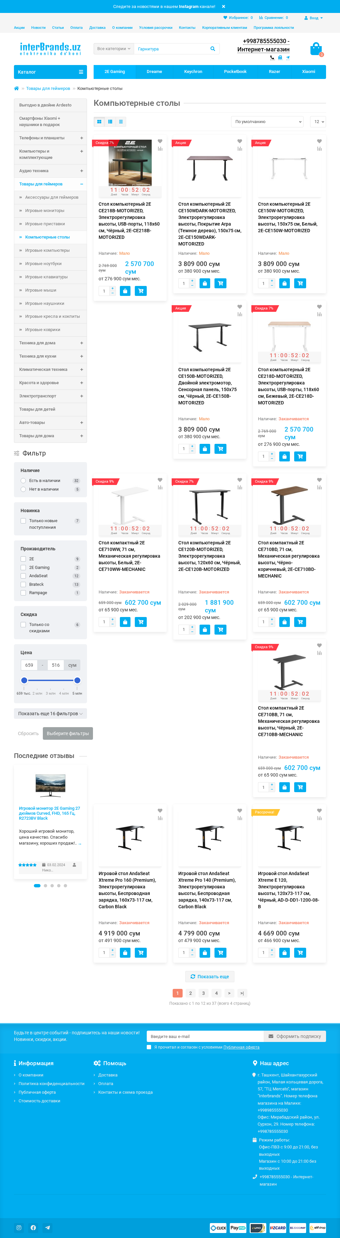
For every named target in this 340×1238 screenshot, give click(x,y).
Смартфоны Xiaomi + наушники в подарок (39, 121)
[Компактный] (121, 122)
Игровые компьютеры (47, 250)
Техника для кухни (37, 356)
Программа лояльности (274, 28)
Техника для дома (37, 342)
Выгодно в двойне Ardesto (45, 105)
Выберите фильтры (68, 733)
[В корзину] (125, 291)
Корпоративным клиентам (224, 28)
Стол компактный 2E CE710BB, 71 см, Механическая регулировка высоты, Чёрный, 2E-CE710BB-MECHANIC (289, 721)
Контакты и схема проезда (125, 1092)
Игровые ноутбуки (43, 263)
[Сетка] (99, 122)
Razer (274, 71)
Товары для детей (37, 409)
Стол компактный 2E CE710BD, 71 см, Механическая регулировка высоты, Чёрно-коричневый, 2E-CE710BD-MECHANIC (289, 559)
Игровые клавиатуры (46, 276)
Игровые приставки (45, 223)
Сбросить (28, 733)
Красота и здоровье (39, 382)
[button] (37, 885)
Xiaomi (308, 71)
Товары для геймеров (48, 88)
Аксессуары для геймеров (51, 197)
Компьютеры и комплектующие (35, 154)
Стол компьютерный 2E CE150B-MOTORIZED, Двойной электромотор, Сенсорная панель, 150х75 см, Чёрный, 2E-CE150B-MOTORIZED (207, 386)
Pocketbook (235, 71)
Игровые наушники (44, 303)
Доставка (97, 28)
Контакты (187, 28)
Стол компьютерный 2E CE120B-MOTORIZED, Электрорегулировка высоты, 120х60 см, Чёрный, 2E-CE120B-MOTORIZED (209, 556)
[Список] (110, 122)
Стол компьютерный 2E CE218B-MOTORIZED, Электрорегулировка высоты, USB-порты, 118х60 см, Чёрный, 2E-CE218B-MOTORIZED (129, 220)
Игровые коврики (42, 329)
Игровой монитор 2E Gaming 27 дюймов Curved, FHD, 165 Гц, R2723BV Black (49, 813)
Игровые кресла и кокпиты (52, 316)
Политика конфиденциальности (52, 1083)
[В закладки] (160, 141)
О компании (122, 28)
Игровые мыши (40, 290)
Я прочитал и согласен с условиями (207, 1047)
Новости (38, 28)
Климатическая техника (43, 369)
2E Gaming (115, 71)
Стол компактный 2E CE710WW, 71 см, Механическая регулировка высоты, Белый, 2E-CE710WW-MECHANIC (129, 556)
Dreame (154, 71)
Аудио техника (33, 170)
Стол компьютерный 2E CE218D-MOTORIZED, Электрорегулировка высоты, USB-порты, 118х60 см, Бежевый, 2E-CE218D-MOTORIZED (288, 386)
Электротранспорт (37, 395)
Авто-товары (32, 422)
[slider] (24, 680)
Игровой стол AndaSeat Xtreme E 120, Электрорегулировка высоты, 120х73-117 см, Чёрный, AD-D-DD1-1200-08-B (288, 890)
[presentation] (14, 821)
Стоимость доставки (39, 1100)
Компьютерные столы (47, 237)
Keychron (193, 71)
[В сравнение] (160, 148)
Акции (19, 28)
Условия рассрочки (155, 28)
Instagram (189, 6)
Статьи (58, 28)
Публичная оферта (37, 1092)
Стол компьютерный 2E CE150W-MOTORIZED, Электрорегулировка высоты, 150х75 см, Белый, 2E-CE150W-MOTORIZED (287, 217)
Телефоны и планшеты (41, 137)
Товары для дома (36, 435)
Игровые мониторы (44, 210)
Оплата (76, 28)
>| (242, 993)
